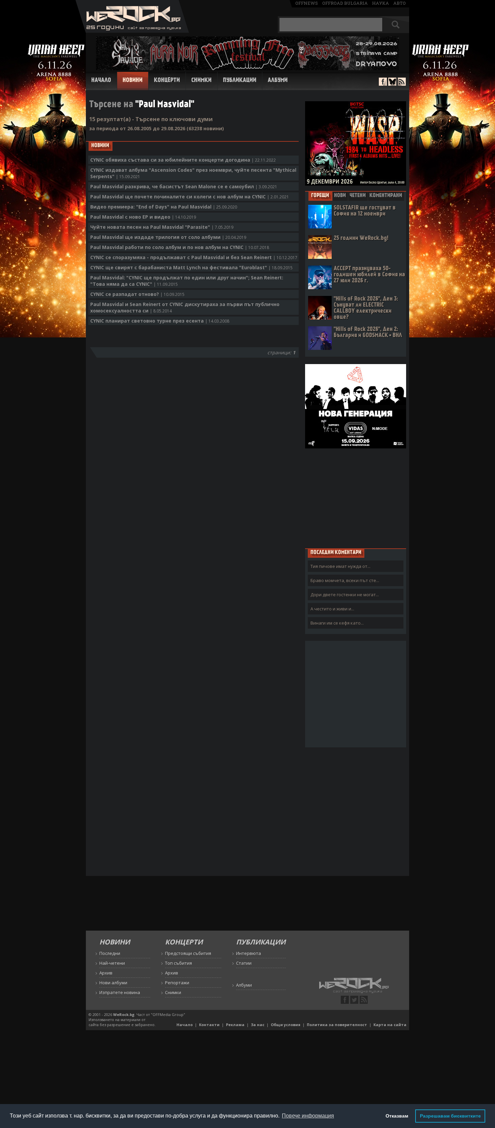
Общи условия (285, 1024)
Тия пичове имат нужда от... (340, 566)
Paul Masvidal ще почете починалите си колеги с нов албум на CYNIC (189, 196)
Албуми (278, 81)
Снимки (201, 81)
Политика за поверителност (337, 1024)
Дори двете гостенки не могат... (344, 594)
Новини (132, 81)
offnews (306, 3)
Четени (358, 195)
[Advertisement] (355, 498)
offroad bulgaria (345, 3)
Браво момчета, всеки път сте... (344, 580)
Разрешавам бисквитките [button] (450, 1116)
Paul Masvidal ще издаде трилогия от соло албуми (168, 237)
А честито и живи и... (332, 609)
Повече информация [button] (308, 1116)
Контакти (209, 1024)
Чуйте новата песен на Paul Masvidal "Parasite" (161, 227)
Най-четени (112, 963)
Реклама (235, 1024)
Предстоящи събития (188, 953)
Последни (109, 953)
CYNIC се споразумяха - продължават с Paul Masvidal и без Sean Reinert (193, 257)
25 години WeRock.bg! (361, 238)
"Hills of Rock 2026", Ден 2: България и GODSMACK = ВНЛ (368, 332)
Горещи (320, 195)
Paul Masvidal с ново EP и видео (143, 217)
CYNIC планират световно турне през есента (159, 321)
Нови (340, 195)
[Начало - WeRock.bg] (132, 31)
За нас (257, 1024)
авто (399, 3)
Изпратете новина (119, 992)
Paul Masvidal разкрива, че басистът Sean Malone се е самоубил (183, 186)
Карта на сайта (389, 1024)
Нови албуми (113, 983)
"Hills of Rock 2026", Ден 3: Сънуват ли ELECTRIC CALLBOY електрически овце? (366, 308)
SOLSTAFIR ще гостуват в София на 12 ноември (365, 211)
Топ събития (178, 963)
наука (380, 3)
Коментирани (385, 195)
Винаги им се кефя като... (337, 623)
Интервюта (248, 953)
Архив (105, 973)
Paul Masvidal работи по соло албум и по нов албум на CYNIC (179, 247)
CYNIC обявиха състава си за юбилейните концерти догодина (183, 160)
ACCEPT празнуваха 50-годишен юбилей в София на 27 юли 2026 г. (369, 275)
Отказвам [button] (397, 1116)
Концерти (167, 81)
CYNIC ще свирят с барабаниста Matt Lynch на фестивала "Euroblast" (191, 267)
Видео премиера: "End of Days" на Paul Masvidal (163, 206)
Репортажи (177, 983)
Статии (244, 963)
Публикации (239, 81)
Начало (101, 81)
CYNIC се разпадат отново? (137, 294)
